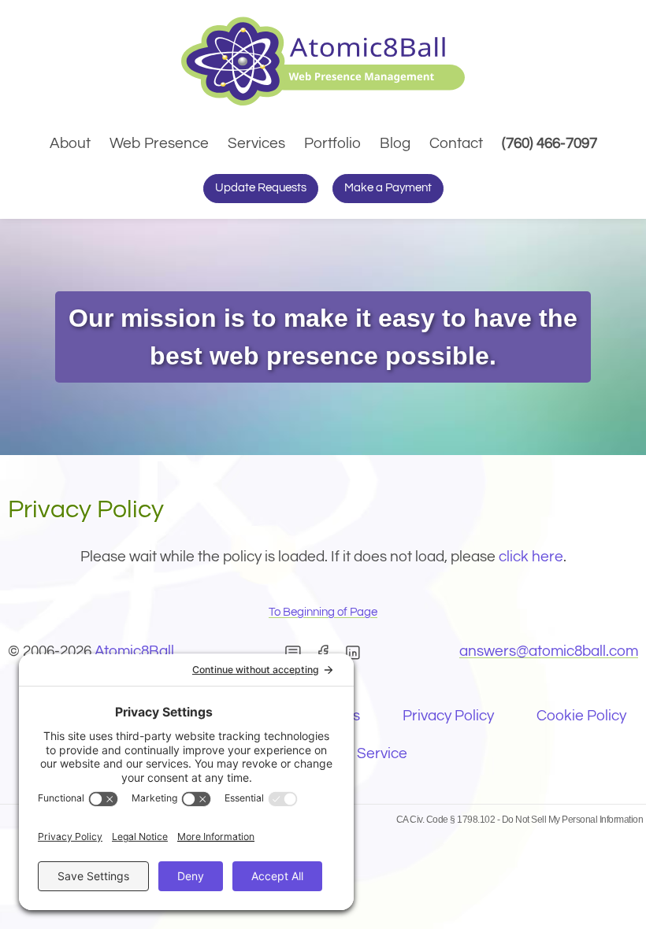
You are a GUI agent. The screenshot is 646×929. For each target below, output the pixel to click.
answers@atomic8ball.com (548, 651)
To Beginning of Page (323, 612)
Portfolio (332, 143)
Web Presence (159, 143)
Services (256, 143)
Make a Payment (388, 188)
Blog (395, 143)
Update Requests (260, 188)
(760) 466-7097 (551, 143)
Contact (456, 143)
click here (531, 556)
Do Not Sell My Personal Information (573, 819)
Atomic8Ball (134, 651)
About (70, 143)
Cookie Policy (581, 716)
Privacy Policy (448, 716)
